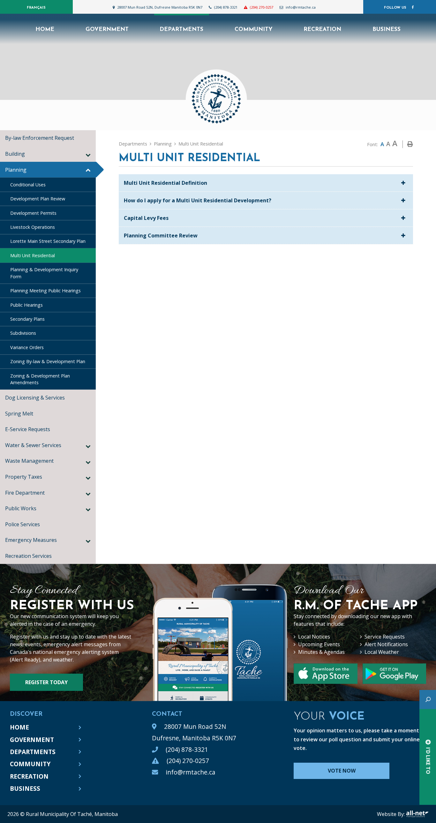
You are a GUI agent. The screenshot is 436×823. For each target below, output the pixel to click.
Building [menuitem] (15, 153)
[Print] (410, 144)
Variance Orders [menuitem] (27, 347)
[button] (88, 155)
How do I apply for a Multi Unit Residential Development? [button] (197, 200)
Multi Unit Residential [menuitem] (32, 255)
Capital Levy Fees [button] (146, 217)
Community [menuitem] (254, 29)
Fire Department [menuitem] (25, 492)
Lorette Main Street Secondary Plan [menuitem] (48, 241)
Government (32, 739)
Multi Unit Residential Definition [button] (165, 182)
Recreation (29, 776)
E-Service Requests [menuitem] (27, 429)
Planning (163, 144)
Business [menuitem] (386, 29)
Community (30, 763)
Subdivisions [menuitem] (23, 333)
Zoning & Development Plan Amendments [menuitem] (40, 379)
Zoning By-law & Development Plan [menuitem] (47, 361)
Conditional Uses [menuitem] (28, 185)
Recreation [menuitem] (322, 29)
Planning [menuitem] (15, 169)
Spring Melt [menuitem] (19, 413)
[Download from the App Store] (394, 673)
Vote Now (342, 770)
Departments (133, 144)
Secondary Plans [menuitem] (27, 319)
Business (25, 788)
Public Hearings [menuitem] (26, 305)
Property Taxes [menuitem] (23, 476)
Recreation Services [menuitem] (29, 555)
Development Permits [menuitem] (33, 213)
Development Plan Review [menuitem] (37, 199)
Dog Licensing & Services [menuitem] (35, 397)
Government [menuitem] (107, 29)
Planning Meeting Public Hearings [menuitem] (45, 291)
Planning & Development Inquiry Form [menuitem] (44, 273)
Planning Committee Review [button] (161, 235)
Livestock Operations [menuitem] (32, 227)
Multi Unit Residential (200, 144)
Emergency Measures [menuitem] (31, 539)
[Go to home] (218, 95)
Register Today (46, 682)
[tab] (266, 183)
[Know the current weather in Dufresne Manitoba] (322, 8)
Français (36, 8)
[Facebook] (413, 7)
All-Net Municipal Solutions (417, 814)
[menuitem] (45, 29)
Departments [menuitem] (181, 29)
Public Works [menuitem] (20, 508)
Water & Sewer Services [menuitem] (33, 445)
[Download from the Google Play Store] (325, 673)
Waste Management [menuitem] (29, 460)
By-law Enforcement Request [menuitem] (39, 137)
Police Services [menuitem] (22, 524)
